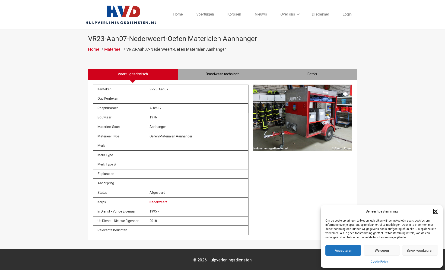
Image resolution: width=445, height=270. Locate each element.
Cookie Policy (379, 261)
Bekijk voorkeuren (420, 250)
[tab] (133, 74)
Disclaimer (320, 14)
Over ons (287, 14)
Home (178, 14)
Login (347, 14)
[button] (435, 211)
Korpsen (234, 14)
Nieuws (261, 14)
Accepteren (343, 250)
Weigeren (382, 250)
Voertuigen (205, 14)
